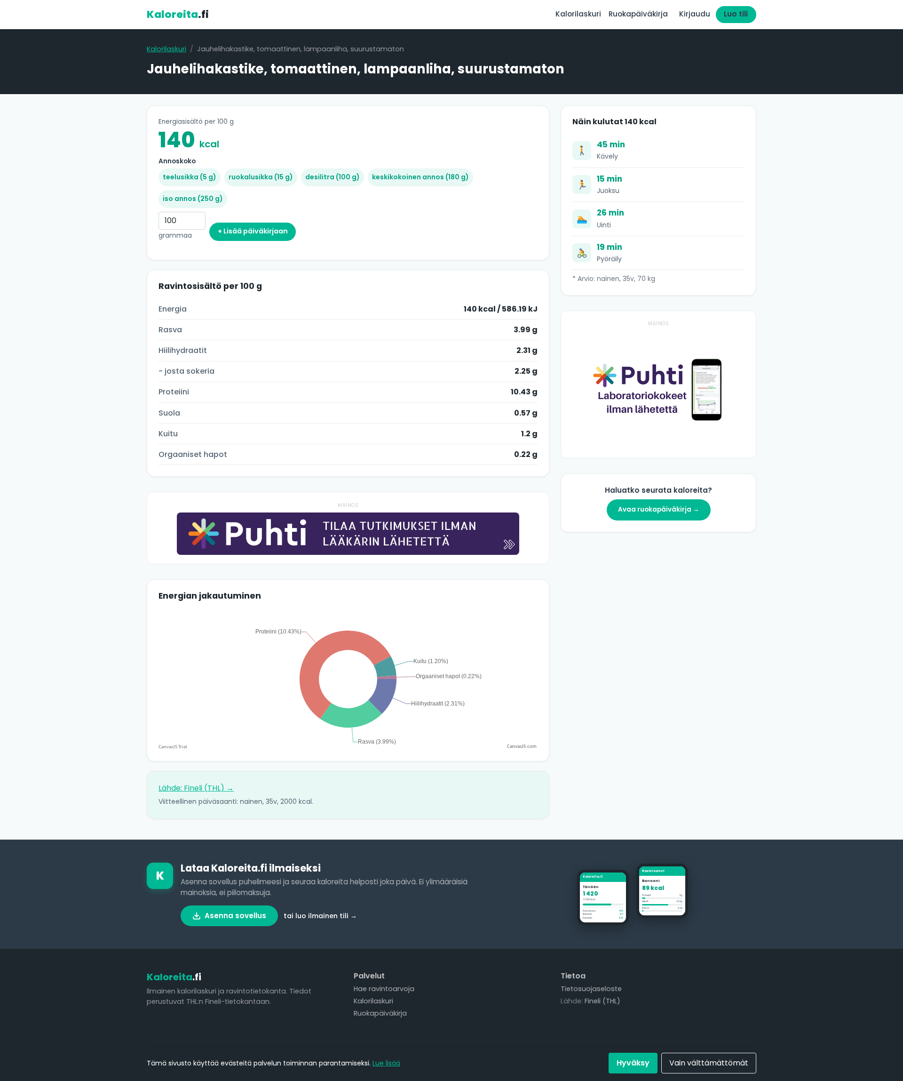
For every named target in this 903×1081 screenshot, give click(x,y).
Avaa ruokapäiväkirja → (658, 509)
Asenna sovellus (235, 916)
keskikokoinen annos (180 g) (420, 177)
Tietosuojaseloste (591, 988)
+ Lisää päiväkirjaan (253, 231)
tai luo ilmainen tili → (320, 916)
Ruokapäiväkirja (638, 14)
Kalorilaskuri (578, 14)
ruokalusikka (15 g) (261, 177)
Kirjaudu (694, 14)
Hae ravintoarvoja (384, 988)
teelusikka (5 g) (189, 177)
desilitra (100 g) (332, 177)
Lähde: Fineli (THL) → (196, 788)
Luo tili (736, 14)
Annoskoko (177, 161)
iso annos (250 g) (193, 198)
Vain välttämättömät (708, 1062)
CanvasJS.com (522, 746)
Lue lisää (386, 1063)
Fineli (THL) (602, 1001)
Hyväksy (633, 1062)
